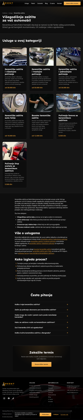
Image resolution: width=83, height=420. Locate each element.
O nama (52, 3)
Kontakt (59, 3)
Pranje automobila (34, 385)
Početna (4, 13)
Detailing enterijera (35, 388)
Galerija (50, 388)
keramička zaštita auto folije (42, 251)
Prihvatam (45, 414)
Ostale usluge (33, 395)
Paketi (33, 3)
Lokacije (50, 392)
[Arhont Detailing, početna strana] (7, 3)
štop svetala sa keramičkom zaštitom (42, 253)
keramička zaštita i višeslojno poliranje (41, 243)
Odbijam (56, 414)
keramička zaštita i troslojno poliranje (43, 241)
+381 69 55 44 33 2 (72, 390)
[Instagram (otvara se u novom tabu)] (4, 398)
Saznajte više (64, 414)
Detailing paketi (34, 397)
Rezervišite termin (72, 3)
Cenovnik (40, 3)
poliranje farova (23, 253)
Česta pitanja (52, 395)
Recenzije (51, 390)
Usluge (27, 3)
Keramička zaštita (34, 392)
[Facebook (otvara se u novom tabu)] (9, 398)
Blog (46, 3)
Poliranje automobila (35, 390)
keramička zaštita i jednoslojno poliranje (54, 239)
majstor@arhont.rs (72, 392)
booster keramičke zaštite (42, 249)
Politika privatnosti (7, 414)
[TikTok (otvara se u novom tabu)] (13, 398)
